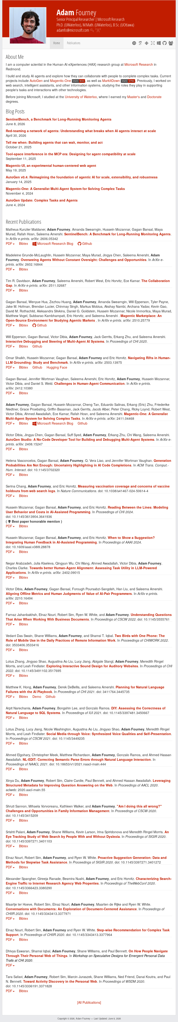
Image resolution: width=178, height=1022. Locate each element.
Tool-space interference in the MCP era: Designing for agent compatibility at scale (71, 154)
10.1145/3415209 (25, 815)
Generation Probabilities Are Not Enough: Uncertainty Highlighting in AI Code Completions (88, 462)
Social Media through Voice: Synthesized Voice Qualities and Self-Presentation (108, 733)
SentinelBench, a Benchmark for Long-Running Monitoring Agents (58, 119)
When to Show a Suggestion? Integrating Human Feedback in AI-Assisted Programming (80, 539)
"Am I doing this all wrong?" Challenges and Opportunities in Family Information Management (84, 808)
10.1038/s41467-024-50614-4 (126, 490)
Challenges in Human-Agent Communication (89, 383)
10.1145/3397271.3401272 (141, 862)
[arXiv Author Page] (153, 43)
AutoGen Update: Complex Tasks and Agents (42, 200)
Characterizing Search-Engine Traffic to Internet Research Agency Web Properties (89, 880)
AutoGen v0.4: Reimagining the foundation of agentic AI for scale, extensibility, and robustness (82, 177)
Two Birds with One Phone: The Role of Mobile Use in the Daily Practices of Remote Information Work (85, 638)
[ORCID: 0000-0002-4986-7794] (134, 43)
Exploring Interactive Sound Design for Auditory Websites (92, 666)
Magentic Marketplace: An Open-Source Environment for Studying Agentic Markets (84, 318)
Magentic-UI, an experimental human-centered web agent (51, 165)
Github (86, 243)
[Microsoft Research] (159, 43)
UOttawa (127, 25)
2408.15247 (34, 444)
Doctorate (154, 96)
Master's (133, 96)
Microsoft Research (111, 19)
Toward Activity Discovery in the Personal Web (60, 981)
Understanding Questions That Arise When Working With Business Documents (89, 616)
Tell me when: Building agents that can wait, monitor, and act (54, 142)
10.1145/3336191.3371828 (32, 986)
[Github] (165, 43)
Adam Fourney (83, 1018)
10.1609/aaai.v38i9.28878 (31, 546)
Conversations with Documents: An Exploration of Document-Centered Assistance (71, 909)
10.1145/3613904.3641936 (32, 516)
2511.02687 (57, 285)
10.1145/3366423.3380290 (32, 887)
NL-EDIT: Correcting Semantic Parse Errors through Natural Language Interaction (87, 759)
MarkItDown (111, 80)
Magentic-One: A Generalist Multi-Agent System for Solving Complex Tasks (65, 188)
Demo (36, 696)
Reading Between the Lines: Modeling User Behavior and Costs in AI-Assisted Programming (87, 509)
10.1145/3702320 (47, 469)
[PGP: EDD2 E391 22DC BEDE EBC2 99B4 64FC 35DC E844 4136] (92, 30)
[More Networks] (171, 43)
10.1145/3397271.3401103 (32, 841)
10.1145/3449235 (72, 738)
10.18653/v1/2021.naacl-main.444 (81, 764)
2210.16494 (24, 598)
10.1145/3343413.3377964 (92, 934)
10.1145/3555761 (157, 619)
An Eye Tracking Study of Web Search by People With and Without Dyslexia (87, 834)
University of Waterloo (81, 96)
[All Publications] (89, 1002)
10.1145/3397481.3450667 (129, 712)
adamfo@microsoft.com (73, 30)
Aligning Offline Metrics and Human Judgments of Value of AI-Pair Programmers (69, 593)
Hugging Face (57, 367)
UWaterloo (72, 25)
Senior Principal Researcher (76, 19)
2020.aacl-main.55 (31, 789)
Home (56, 43)
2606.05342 (49, 238)
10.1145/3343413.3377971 (51, 913)
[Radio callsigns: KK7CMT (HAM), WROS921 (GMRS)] (98, 30)
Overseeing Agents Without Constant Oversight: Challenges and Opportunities (83, 259)
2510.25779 (141, 320)
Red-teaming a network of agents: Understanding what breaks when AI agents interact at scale (81, 130)
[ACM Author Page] (146, 43)
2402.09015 (71, 572)
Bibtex (23, 243)
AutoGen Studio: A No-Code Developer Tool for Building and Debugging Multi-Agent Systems (80, 439)
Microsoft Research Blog (54, 243)
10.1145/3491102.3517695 (41, 670)
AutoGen (36, 80)
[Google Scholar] (140, 43)
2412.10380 (24, 388)
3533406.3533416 (25, 645)
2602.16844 (34, 264)
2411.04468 (125, 418)
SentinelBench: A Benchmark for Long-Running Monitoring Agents (117, 234)
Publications (73, 43)
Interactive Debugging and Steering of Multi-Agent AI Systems (55, 341)
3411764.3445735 (116, 691)
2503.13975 (113, 362)
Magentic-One (60, 80)
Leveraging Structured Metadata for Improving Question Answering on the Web (88, 782)
